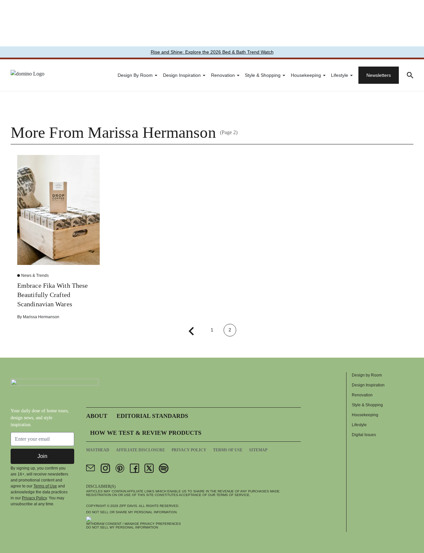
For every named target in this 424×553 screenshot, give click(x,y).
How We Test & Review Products (145, 432)
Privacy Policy (34, 498)
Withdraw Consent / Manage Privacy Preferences (133, 524)
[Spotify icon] (163, 468)
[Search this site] (410, 75)
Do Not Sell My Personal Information (122, 527)
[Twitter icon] (149, 468)
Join (42, 456)
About (96, 416)
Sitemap (258, 450)
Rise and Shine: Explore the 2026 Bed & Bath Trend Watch (212, 52)
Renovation (223, 75)
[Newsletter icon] (90, 468)
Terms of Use (45, 486)
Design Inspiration (182, 75)
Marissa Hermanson (41, 317)
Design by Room (135, 75)
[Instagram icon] (105, 468)
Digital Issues (364, 434)
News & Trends (35, 275)
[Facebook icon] (134, 468)
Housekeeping (306, 75)
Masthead (97, 450)
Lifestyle (339, 75)
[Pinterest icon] (120, 468)
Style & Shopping (263, 75)
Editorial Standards (152, 416)
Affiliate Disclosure (140, 450)
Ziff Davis (128, 506)
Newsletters (378, 75)
